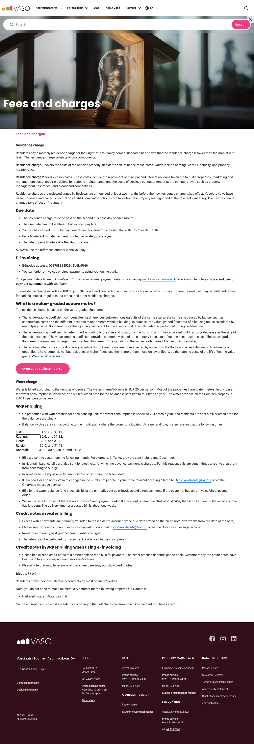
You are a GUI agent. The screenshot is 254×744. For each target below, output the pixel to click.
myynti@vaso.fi (130, 667)
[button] (250, 19)
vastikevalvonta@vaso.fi (159, 279)
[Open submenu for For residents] (86, 8)
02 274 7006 (173, 685)
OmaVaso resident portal (42, 368)
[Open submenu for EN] (157, 8)
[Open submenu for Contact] (139, 8)
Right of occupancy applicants (219, 695)
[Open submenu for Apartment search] (61, 8)
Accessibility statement (215, 688)
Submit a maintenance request (179, 692)
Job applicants (210, 702)
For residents (75, 8)
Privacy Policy (210, 667)
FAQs (96, 8)
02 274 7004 (173, 729)
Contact (131, 8)
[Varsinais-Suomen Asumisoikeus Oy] (16, 8)
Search (240, 24)
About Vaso (113, 8)
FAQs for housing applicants (137, 711)
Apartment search (47, 8)
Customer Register (212, 674)
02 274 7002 (133, 685)
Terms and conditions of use (217, 681)
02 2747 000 (93, 678)
